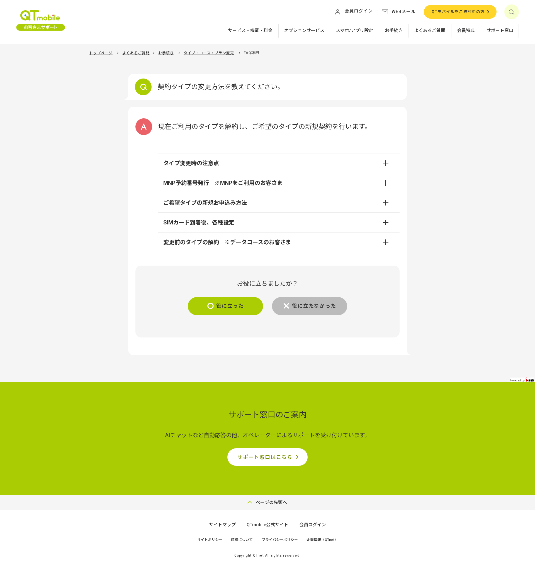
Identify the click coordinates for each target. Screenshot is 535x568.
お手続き (394, 30)
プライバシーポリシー (280, 540)
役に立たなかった (314, 306)
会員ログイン (312, 524)
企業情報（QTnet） (322, 540)
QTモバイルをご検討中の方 (458, 11)
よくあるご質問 (429, 30)
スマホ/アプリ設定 (354, 30)
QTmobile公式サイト (267, 524)
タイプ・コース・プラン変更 (209, 53)
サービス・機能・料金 (250, 30)
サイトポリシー (209, 540)
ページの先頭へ (271, 502)
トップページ (101, 53)
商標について (242, 540)
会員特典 (466, 30)
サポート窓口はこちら (265, 457)
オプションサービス (304, 30)
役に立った (230, 306)
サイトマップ (222, 524)
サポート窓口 (500, 30)
